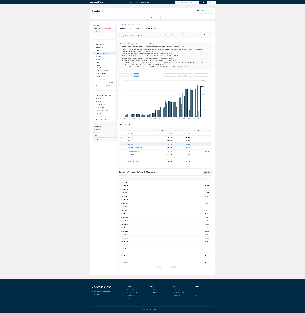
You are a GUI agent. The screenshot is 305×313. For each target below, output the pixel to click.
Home (120, 24)
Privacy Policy (198, 298)
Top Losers (152, 298)
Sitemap (197, 300)
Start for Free (211, 2)
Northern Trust (131, 165)
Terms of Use (198, 295)
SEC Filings (158, 17)
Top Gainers (153, 295)
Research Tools (145, 2)
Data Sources (175, 289)
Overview (94, 17)
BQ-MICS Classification (133, 298)
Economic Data (176, 295)
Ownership (149, 17)
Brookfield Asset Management (135, 147)
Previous (159, 267)
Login (203, 2)
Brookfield (130, 144)
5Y (128, 75)
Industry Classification (178, 292)
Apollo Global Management (134, 151)
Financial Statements (105, 17)
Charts (165, 17)
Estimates (129, 17)
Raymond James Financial (134, 161)
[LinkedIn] (91, 294)
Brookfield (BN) (126, 24)
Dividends (136, 17)
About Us (197, 289)
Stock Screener (153, 292)
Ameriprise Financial (132, 158)
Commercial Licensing (132, 295)
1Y (120, 75)
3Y (124, 75)
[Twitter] (94, 294)
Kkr (129, 140)
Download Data (207, 172)
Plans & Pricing (131, 289)
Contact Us (198, 292)
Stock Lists (152, 289)
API (137, 2)
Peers (142, 17)
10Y (132, 75)
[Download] (210, 75)
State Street (131, 154)
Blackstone (130, 137)
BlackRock (130, 133)
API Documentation (132, 292)
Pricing (131, 2)
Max (137, 75)
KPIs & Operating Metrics (118, 17)
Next (173, 267)
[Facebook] (98, 294)
